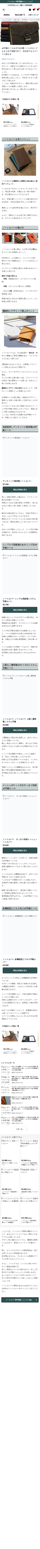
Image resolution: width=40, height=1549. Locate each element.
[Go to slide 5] (22, 592)
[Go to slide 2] (18, 474)
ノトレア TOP (6, 20)
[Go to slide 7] (22, 712)
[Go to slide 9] (25, 712)
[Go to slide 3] (19, 474)
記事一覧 (16, 20)
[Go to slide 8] (23, 712)
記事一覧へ (21, 1129)
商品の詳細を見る (20, 489)
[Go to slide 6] (23, 474)
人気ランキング (33, 15)
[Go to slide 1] (16, 474)
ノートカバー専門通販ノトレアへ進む (19, 1300)
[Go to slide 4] (20, 474)
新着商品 (7, 15)
